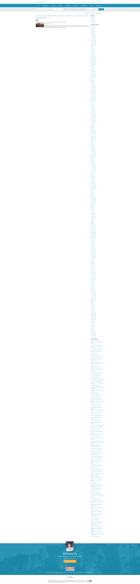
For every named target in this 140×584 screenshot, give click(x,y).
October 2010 (93, 296)
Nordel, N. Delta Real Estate (95, 492)
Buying (53, 5)
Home (37, 5)
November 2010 (93, 295)
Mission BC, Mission (94, 482)
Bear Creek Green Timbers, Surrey (97, 357)
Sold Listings (93, 22)
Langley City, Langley (94, 467)
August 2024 (93, 64)
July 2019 (92, 141)
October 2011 (93, 275)
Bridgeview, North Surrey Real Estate (97, 367)
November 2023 (93, 71)
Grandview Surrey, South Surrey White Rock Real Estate (96, 446)
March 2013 (93, 246)
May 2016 (92, 193)
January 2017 (93, 183)
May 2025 (92, 50)
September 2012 (94, 256)
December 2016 (93, 185)
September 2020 (94, 120)
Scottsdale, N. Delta (94, 516)
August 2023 (93, 76)
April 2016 (92, 195)
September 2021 (94, 99)
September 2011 (94, 277)
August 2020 (93, 122)
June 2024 (92, 68)
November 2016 (93, 186)
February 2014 (93, 228)
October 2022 (93, 90)
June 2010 (92, 303)
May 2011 (92, 284)
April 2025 (92, 52)
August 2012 (93, 258)
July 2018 (92, 158)
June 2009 (92, 324)
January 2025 (93, 55)
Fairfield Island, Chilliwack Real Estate (97, 425)
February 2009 (93, 331)
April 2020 (92, 127)
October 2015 (93, 200)
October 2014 (93, 214)
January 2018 (93, 165)
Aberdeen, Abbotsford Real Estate (97, 349)
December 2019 (93, 132)
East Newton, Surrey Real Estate (96, 420)
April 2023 (92, 82)
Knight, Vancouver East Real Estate (97, 465)
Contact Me (83, 5)
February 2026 (93, 34)
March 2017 (93, 181)
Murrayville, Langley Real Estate (96, 488)
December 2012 (93, 251)
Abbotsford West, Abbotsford (96, 345)
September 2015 (94, 202)
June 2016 (92, 192)
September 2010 (94, 298)
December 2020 (93, 115)
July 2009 (92, 323)
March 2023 (93, 83)
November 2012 (93, 253)
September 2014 (94, 216)
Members (68, 5)
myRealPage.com (70, 577)
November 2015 (93, 199)
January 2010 (93, 312)
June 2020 (92, 125)
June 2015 (92, 207)
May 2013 (92, 242)
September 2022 (94, 92)
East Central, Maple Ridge (95, 417)
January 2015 (93, 213)
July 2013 (92, 239)
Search (101, 9)
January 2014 (93, 230)
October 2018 (93, 153)
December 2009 (93, 314)
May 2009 (92, 326)
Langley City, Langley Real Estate (96, 469)
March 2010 (93, 309)
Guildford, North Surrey (95, 454)
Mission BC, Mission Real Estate (96, 484)
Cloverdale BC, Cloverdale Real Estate (97, 397)
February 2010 (93, 310)
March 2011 (93, 288)
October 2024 (93, 61)
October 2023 (93, 73)
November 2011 (93, 274)
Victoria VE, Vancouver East (95, 517)
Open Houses (93, 20)
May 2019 (92, 144)
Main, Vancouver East (94, 475)
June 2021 (92, 104)
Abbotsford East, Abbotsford (96, 340)
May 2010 (92, 305)
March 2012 (93, 267)
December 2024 (93, 57)
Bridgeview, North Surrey (95, 366)
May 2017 (92, 178)
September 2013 (94, 235)
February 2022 (93, 96)
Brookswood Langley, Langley (96, 374)
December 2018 (93, 151)
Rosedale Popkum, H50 (95, 509)
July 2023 (92, 78)
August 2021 (93, 101)
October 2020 (93, 118)
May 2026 (92, 31)
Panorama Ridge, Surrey (95, 498)
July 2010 (92, 302)
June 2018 (92, 160)
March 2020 (93, 129)
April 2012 (92, 265)
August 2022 (93, 94)
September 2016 (94, 188)
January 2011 (93, 291)
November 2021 (93, 97)
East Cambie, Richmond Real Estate (97, 415)
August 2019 (93, 139)
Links (91, 5)
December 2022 (93, 87)
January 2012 (93, 270)
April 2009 (92, 328)
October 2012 (93, 254)
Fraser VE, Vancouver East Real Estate (97, 441)
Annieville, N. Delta (94, 353)
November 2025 (93, 40)
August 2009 (93, 321)
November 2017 (93, 169)
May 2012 (92, 263)
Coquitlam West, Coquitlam (95, 405)
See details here (47, 23)
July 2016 (92, 190)
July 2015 (92, 206)
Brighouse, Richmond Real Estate (96, 372)
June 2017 (92, 176)
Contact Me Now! (70, 561)
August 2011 (93, 279)
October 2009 (93, 317)
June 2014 (92, 221)
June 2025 (92, 48)
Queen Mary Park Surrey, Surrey (96, 500)
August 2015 (93, 204)
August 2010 (93, 300)
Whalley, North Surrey (94, 524)
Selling (60, 5)
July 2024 (92, 66)
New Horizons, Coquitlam (95, 490)
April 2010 (92, 307)
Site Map (99, 5)
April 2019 (92, 146)
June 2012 (92, 261)
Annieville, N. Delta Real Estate (96, 355)
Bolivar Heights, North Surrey (96, 361)
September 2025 (94, 43)
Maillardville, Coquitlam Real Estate (97, 473)
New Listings (93, 19)
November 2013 (93, 232)
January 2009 (93, 333)
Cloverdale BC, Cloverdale (95, 396)
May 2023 (92, 80)
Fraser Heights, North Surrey (96, 436)
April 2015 (92, 211)
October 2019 (93, 136)
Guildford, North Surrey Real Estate (97, 456)
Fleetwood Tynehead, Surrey (96, 429)
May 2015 (92, 209)
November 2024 (93, 59)
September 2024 (94, 62)
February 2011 (93, 289)
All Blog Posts (93, 17)
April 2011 (92, 286)
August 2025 (93, 45)
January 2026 (93, 36)
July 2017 (92, 174)
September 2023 (94, 75)
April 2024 (92, 69)
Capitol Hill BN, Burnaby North (96, 375)
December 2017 (93, 167)
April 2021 (92, 108)
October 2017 (93, 171)
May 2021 (92, 106)
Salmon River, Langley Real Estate (96, 514)
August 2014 (93, 218)
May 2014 (92, 223)
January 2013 (93, 249)
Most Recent (93, 26)
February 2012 (93, 268)
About (75, 5)
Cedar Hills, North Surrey (95, 377)
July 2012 (92, 260)
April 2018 (92, 162)
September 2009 (94, 319)
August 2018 (93, 157)
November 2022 (93, 89)
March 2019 (93, 148)
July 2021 (92, 103)
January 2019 (93, 150)
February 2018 (93, 164)
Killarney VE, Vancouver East (96, 459)
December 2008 (93, 335)
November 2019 (93, 134)
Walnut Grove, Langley (94, 519)
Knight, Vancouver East (95, 464)
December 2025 (93, 38)
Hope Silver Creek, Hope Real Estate (97, 457)
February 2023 (93, 85)
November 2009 (93, 316)
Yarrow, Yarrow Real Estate (95, 536)
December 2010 (93, 293)
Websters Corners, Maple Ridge (96, 521)
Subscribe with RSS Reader (96, 13)
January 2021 (93, 113)
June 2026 (92, 29)
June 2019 (92, 143)
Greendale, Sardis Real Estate (96, 452)
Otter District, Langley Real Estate (97, 493)
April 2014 (92, 225)
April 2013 (92, 244)
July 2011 (92, 281)
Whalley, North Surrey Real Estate (96, 526)
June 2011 (92, 282)
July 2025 (92, 47)
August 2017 (93, 172)
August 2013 (93, 237)
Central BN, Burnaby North (95, 385)
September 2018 (94, 155)
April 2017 (92, 179)
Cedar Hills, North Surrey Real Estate (97, 379)
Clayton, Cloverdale (94, 392)
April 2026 (92, 33)
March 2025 (93, 54)
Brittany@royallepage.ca (96, 2)
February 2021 (93, 111)
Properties (45, 5)
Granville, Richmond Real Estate (96, 448)
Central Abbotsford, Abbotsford (96, 381)
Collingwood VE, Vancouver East (96, 399)
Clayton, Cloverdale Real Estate (96, 394)
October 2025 (93, 41)
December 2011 (93, 272)
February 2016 (93, 197)
